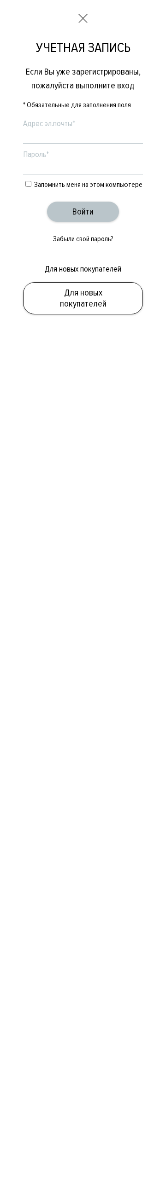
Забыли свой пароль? (83, 238)
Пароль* (36, 154)
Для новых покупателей (83, 298)
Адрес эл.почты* (49, 123)
